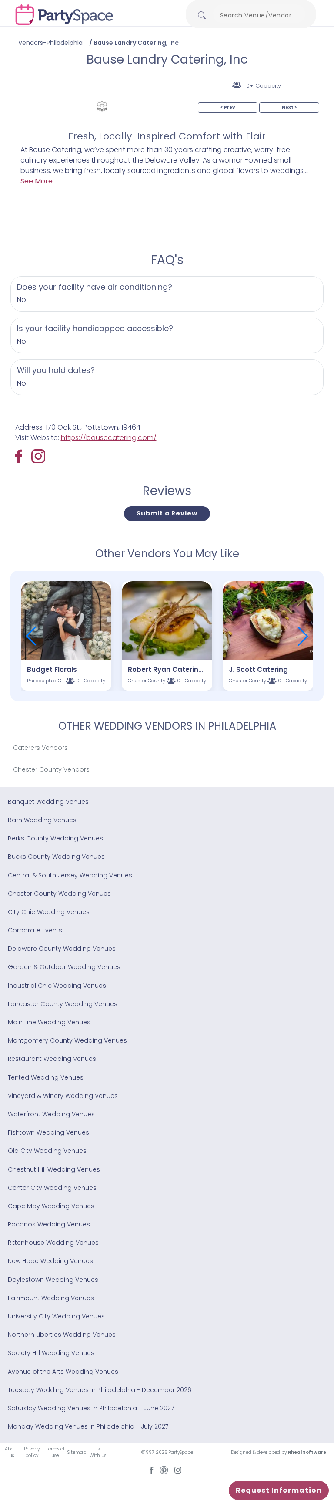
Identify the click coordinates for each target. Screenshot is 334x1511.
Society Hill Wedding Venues (51, 1352)
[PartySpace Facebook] (23, 456)
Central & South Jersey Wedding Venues (70, 875)
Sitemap (76, 1452)
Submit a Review (167, 513)
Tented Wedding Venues (46, 1077)
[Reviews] (102, 106)
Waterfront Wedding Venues (51, 1114)
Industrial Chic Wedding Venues (57, 985)
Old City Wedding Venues (47, 1150)
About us (11, 1452)
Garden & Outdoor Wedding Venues (64, 966)
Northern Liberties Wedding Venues (62, 1334)
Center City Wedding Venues (52, 1187)
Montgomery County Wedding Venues (67, 1040)
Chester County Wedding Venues (59, 893)
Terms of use (55, 1452)
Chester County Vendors (51, 769)
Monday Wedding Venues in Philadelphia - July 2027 (88, 1426)
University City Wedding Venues (56, 1316)
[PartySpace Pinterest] (164, 1469)
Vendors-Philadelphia (50, 42)
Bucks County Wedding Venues (56, 856)
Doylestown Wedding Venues (53, 1279)
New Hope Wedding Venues (50, 1261)
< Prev (227, 107)
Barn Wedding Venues (42, 820)
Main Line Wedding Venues (49, 1022)
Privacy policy (32, 1452)
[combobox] (259, 15)
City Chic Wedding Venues (49, 912)
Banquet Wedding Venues (48, 801)
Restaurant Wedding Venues (52, 1058)
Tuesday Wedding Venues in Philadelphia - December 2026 (99, 1390)
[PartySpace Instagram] (38, 456)
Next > (289, 107)
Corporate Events (35, 930)
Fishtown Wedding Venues (48, 1132)
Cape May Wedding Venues (51, 1206)
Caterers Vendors (40, 747)
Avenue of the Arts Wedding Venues (63, 1371)
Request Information (279, 1490)
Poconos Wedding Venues (49, 1224)
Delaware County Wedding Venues (62, 948)
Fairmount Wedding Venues (51, 1298)
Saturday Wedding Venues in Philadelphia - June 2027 (91, 1408)
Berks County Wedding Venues (55, 838)
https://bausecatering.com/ (109, 438)
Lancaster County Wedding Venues (62, 1003)
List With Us (98, 1452)
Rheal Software (307, 1452)
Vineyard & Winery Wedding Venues (63, 1095)
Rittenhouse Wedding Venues (53, 1242)
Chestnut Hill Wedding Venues (54, 1169)
